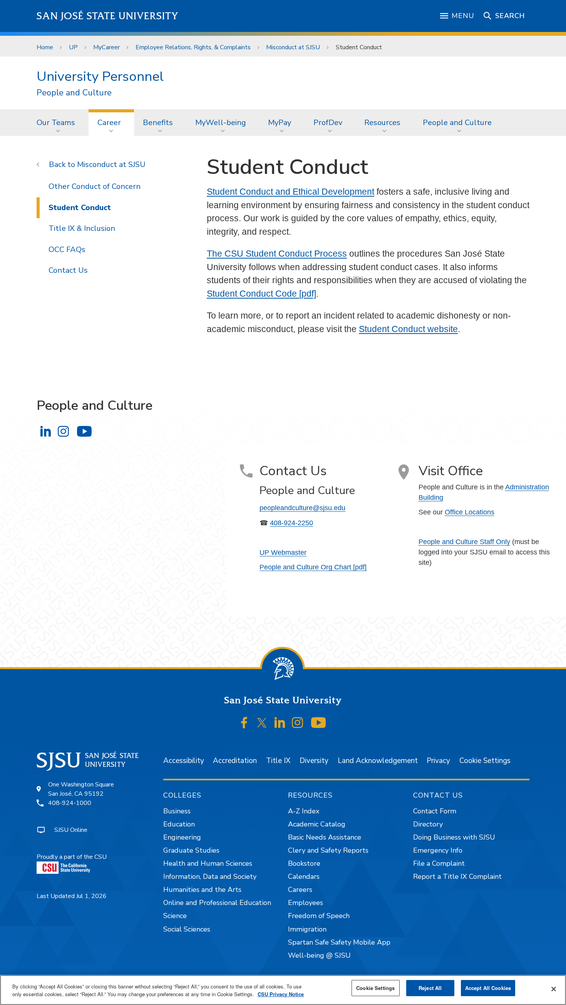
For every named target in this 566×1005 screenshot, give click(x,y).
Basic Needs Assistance (324, 837)
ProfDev (327, 122)
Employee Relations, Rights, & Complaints (193, 47)
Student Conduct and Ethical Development (290, 192)
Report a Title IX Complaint (457, 876)
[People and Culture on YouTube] (84, 431)
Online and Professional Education (217, 902)
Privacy (438, 761)
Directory (428, 824)
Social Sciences (186, 929)
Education (179, 824)
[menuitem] (58, 122)
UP (73, 47)
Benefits (158, 122)
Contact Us (68, 270)
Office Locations (469, 512)
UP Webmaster (283, 552)
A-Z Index (303, 811)
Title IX (278, 761)
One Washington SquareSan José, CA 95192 (81, 789)
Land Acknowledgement (378, 761)
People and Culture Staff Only (464, 542)
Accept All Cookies (488, 988)
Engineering (182, 837)
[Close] (553, 989)
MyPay (279, 122)
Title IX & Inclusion (82, 228)
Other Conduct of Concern (95, 186)
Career (109, 122)
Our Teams (56, 122)
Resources (382, 122)
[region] (283, 990)
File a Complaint (439, 863)
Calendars (304, 876)
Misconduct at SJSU (293, 47)
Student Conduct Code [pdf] (261, 294)
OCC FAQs (67, 249)
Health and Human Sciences (207, 863)
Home (45, 47)
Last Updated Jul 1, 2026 (72, 896)
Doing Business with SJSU (454, 837)
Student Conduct (80, 207)
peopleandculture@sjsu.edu (302, 508)
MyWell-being (220, 122)
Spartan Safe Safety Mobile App (339, 942)
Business (177, 811)
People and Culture (74, 92)
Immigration (307, 929)
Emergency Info (437, 850)
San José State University (108, 16)
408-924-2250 (291, 523)
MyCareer (106, 47)
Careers (300, 889)
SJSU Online (70, 830)
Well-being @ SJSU (319, 955)
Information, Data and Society (209, 876)
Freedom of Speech (319, 915)
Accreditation (235, 761)
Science (175, 915)
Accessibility (183, 761)
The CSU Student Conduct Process (277, 254)
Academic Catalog (316, 824)
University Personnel (100, 76)
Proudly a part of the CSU (72, 857)
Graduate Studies (191, 850)
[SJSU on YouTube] (318, 722)
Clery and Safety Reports (328, 850)
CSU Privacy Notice (281, 994)
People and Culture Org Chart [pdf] (313, 567)
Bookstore (304, 863)
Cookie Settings (485, 761)
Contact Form (434, 811)
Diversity (314, 761)
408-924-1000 (69, 803)
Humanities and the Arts (202, 889)
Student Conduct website (408, 329)
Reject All (430, 988)
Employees (305, 902)
